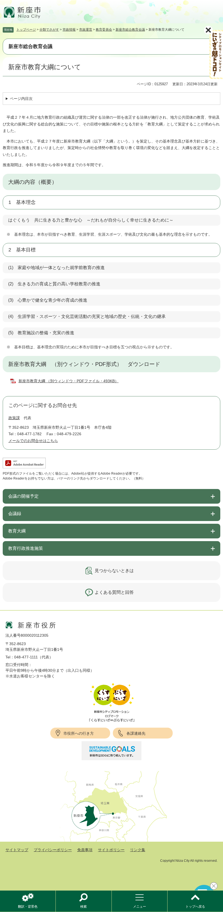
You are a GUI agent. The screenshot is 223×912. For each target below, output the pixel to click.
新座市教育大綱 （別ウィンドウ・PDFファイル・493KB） (68, 381)
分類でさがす (49, 29)
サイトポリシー (111, 850)
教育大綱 (17, 531)
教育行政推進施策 (25, 548)
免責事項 (84, 850)
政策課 (14, 418)
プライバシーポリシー (53, 850)
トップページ (26, 29)
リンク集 (137, 850)
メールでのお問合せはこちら (33, 440)
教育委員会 (104, 29)
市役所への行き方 (78, 733)
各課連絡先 (135, 733)
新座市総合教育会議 (130, 29)
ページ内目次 (21, 98)
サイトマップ (16, 850)
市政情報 (69, 29)
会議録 (14, 513)
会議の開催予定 (23, 496)
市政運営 (85, 29)
